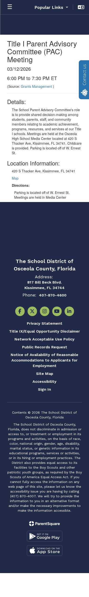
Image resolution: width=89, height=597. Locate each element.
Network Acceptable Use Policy (44, 339)
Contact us (84, 74)
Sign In (44, 389)
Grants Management (37, 86)
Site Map (44, 373)
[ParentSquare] (44, 523)
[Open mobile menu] (9, 7)
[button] (51, 7)
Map (15, 178)
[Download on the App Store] (44, 550)
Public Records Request (44, 347)
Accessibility (44, 381)
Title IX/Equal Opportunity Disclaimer (44, 331)
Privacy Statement (44, 323)
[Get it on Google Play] (44, 536)
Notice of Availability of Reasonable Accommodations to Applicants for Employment (44, 360)
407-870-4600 (52, 295)
